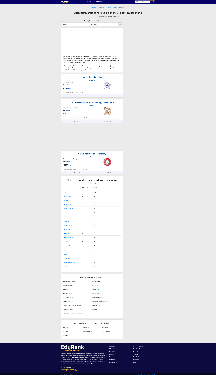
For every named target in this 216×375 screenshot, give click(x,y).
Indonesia (136, 359)
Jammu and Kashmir (69, 262)
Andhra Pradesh (68, 225)
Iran (134, 362)
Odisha (66, 200)
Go (120, 24)
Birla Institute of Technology (92, 153)
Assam (66, 213)
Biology (94, 7)
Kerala (65, 266)
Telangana (67, 217)
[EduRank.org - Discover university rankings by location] (65, 1)
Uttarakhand (67, 229)
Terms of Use (141, 374)
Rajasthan (66, 241)
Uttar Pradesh (68, 204)
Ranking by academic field (91, 21)
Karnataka (67, 258)
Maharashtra (67, 221)
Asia (109, 7)
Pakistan (135, 351)
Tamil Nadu (67, 246)
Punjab (66, 250)
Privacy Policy (151, 374)
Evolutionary (102, 7)
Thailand (135, 354)
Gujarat (66, 254)
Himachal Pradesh (69, 237)
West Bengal (67, 196)
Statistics (75, 95)
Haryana (66, 233)
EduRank (116, 16)
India (114, 7)
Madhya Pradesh (68, 208)
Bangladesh (136, 349)
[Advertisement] (76, 42)
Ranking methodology (69, 370)
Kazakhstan (136, 357)
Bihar (65, 192)
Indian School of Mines (91, 77)
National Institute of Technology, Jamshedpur (92, 102)
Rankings (106, 95)
